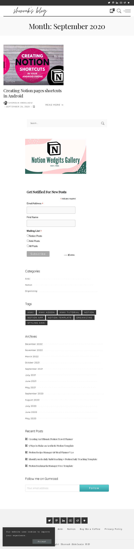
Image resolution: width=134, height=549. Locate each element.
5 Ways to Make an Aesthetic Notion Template (51, 445)
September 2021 (34, 369)
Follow (94, 488)
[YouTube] (121, 3)
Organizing (31, 291)
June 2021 (30, 381)
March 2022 (32, 356)
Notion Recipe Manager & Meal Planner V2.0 (51, 452)
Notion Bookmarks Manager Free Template (51, 465)
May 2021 (30, 387)
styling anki (36, 322)
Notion (10, 82)
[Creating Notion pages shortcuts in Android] (33, 64)
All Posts (33, 246)
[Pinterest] (113, 3)
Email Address (35, 204)
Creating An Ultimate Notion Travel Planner (51, 438)
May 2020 (30, 418)
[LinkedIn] (117, 3)
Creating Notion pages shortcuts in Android (32, 93)
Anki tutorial (69, 312)
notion (89, 312)
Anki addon (47, 312)
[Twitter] (109, 3)
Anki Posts (34, 241)
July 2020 (31, 406)
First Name (32, 217)
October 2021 (32, 362)
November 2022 (34, 350)
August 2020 (32, 399)
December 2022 (34, 344)
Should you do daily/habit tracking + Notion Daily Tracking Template (63, 459)
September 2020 (34, 393)
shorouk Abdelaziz (21, 103)
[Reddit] (125, 3)
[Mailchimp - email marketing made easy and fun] (69, 254)
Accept (42, 541)
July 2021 (30, 375)
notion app (35, 317)
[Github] (129, 3)
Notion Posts (35, 236)
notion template (60, 317)
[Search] (118, 11)
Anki (27, 278)
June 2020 (31, 412)
